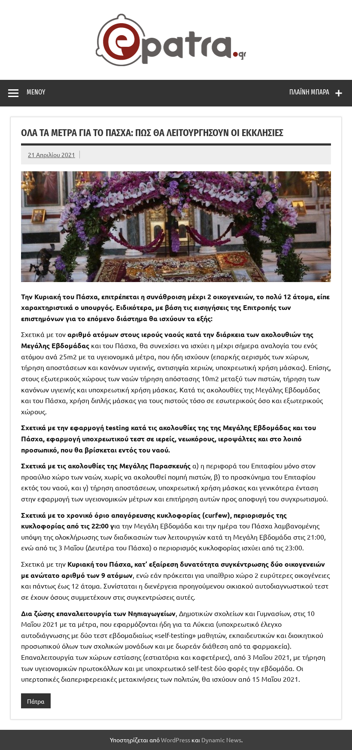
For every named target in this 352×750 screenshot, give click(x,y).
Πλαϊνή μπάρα (309, 92)
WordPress (175, 740)
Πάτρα (35, 701)
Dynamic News (221, 740)
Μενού (36, 92)
